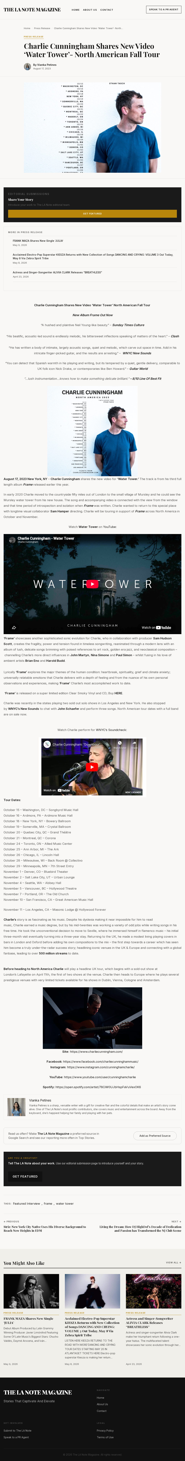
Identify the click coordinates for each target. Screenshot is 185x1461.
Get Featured (25, 1176)
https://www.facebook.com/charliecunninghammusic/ (100, 1061)
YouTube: (110, 527)
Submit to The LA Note (17, 1430)
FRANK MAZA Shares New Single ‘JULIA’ (38, 240)
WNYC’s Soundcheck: (111, 730)
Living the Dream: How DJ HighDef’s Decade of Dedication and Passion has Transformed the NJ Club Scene (140, 1228)
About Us (90, 9)
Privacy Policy (105, 1430)
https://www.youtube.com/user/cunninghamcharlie (100, 1077)
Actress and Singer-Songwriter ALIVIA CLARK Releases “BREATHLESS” (57, 272)
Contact (106, 9)
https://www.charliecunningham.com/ (96, 1051)
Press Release (42, 28)
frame (48, 1203)
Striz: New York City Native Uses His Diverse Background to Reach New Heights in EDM (45, 1228)
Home (76, 9)
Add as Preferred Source (155, 1135)
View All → (173, 1262)
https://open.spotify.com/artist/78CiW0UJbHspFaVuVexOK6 (98, 1087)
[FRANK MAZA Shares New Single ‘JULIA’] (31, 1291)
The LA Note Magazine (32, 9)
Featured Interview (26, 1203)
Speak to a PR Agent (163, 9)
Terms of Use (105, 1437)
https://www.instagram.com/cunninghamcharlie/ (101, 1067)
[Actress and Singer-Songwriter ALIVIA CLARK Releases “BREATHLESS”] (153, 1291)
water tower (65, 1203)
